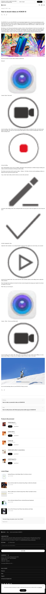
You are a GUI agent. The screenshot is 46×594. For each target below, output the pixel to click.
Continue (39, 1)
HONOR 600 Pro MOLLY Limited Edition (16, 450)
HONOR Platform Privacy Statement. (28, 540)
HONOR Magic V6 (11, 422)
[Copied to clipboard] (6, 15)
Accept (23, 590)
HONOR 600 (10, 440)
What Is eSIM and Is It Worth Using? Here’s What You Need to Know (22, 491)
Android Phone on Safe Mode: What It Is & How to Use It (20, 474)
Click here (40, 587)
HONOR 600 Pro (11, 431)
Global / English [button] (22, 1)
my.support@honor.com (6, 563)
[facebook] (4, 15)
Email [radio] (4, 542)
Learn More (16, 426)
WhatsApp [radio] (12, 542)
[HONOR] (4, 532)
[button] (10, 426)
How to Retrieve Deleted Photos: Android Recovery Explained (21, 500)
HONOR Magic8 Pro (12, 459)
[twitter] (2, 15)
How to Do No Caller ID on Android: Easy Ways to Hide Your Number (22, 482)
